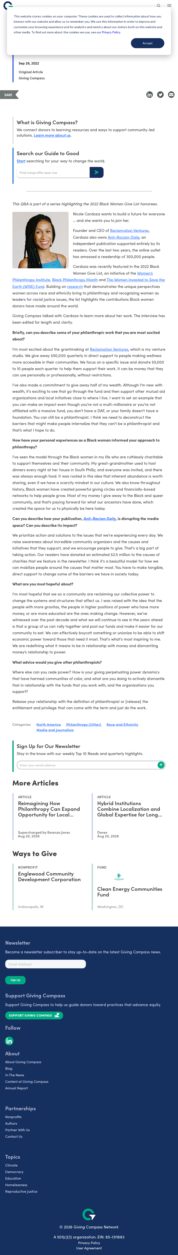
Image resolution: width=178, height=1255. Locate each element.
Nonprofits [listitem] (13, 1116)
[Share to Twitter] (160, 94)
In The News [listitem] (14, 1075)
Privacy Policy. (111, 32)
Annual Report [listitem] (16, 1088)
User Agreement (89, 1248)
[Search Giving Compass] (159, 6)
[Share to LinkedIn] (149, 94)
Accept (148, 43)
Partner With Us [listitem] (17, 1129)
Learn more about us (52, 135)
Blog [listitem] (8, 1068)
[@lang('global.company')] (8, 5)
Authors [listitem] (11, 1123)
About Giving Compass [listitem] (23, 1061)
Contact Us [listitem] (13, 1136)
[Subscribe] (161, 765)
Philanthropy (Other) (83, 724)
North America (48, 724)
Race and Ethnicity (122, 724)
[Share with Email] (171, 94)
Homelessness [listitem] (16, 1184)
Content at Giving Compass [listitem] (26, 1081)
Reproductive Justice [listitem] (21, 1191)
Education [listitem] (13, 1178)
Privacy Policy (89, 1242)
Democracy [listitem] (14, 1171)
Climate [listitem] (11, 1165)
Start (21, 160)
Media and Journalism (55, 729)
